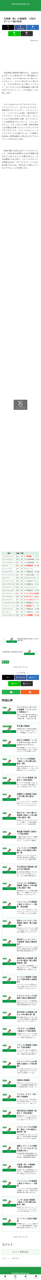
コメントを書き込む (20, 1252)
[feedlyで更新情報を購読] (11, 692)
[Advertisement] (20, 56)
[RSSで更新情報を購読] (30, 692)
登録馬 (6, 662)
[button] (27, 33)
